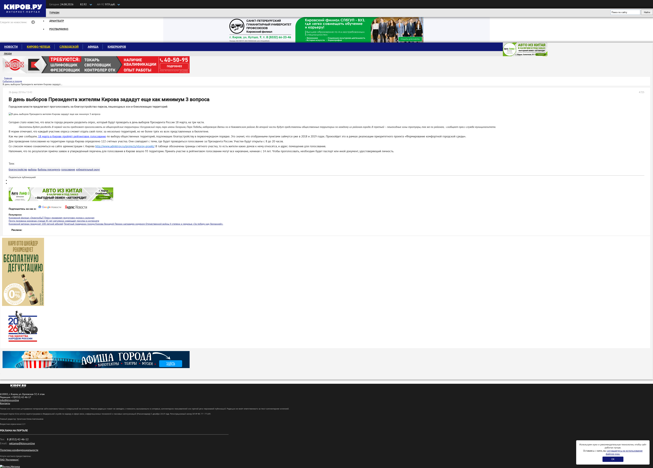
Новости (11, 47)
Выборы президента (49, 169)
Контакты (5, 403)
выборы (32, 169)
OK (613, 459)
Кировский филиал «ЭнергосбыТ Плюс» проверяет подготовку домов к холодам (51, 217)
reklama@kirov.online (22, 443)
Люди (8, 53)
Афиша (93, 47)
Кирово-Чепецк (38, 47)
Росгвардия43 (58, 29)
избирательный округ (88, 169)
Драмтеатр (56, 20)
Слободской (69, 47)
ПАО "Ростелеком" (9, 459)
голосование (68, 169)
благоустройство (18, 169)
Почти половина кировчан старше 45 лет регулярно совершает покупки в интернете (54, 220)
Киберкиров (117, 47)
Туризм (54, 12)
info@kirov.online (9, 400)
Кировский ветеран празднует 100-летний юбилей (36, 223)
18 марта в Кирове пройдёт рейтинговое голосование (72, 136)
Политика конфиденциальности (19, 450)
